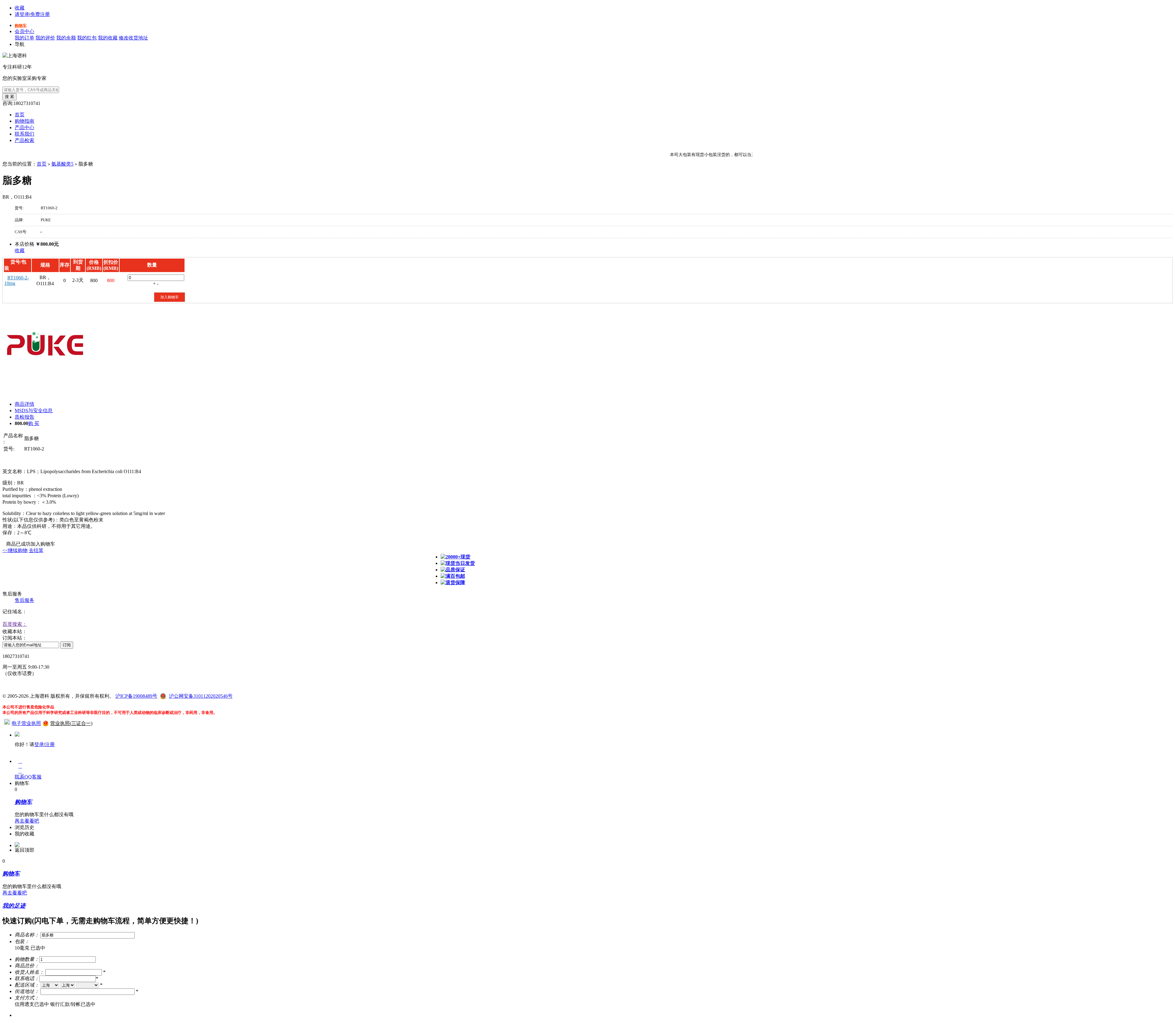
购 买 (33, 423)
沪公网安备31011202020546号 (201, 696)
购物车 (21, 25)
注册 (50, 744)
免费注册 (40, 14)
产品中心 (24, 127)
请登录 (22, 14)
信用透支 (32, 1004)
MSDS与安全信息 (34, 410)
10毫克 (30, 947)
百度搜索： (14, 624)
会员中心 (24, 31)
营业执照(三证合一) (71, 723)
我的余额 (66, 37)
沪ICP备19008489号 (136, 696)
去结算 (36, 550)
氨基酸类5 (62, 163)
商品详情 (24, 404)
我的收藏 (108, 37)
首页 (19, 114)
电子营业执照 (26, 723)
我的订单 (24, 37)
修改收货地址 (133, 37)
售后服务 (24, 600)
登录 (39, 744)
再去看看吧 (27, 820)
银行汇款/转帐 (72, 1004)
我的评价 (45, 37)
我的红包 (87, 37)
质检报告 (24, 417)
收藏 (19, 7)
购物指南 (24, 121)
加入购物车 (169, 297)
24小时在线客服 (19, 684)
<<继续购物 (15, 550)
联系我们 (24, 133)
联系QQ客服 (28, 776)
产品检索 (24, 140)
